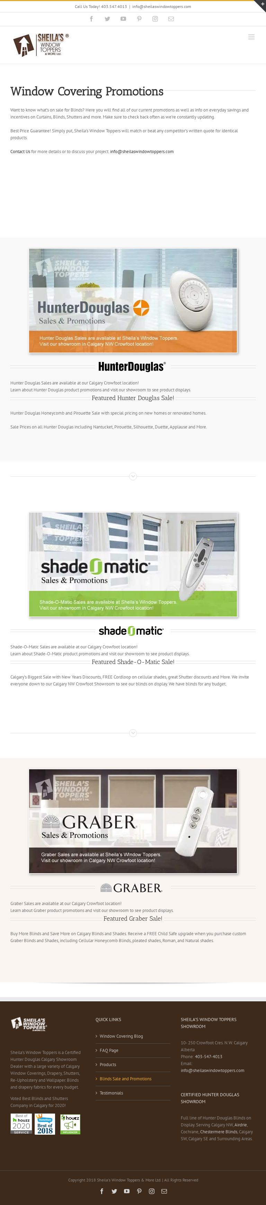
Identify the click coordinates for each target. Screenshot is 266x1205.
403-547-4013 (208, 1057)
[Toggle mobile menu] (252, 37)
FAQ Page (109, 1050)
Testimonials (111, 1093)
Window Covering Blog (121, 1036)
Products (108, 1064)
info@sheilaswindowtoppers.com (161, 6)
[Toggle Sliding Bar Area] (260, 6)
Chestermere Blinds (218, 1132)
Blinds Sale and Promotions (125, 1079)
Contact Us (20, 151)
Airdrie (240, 1125)
